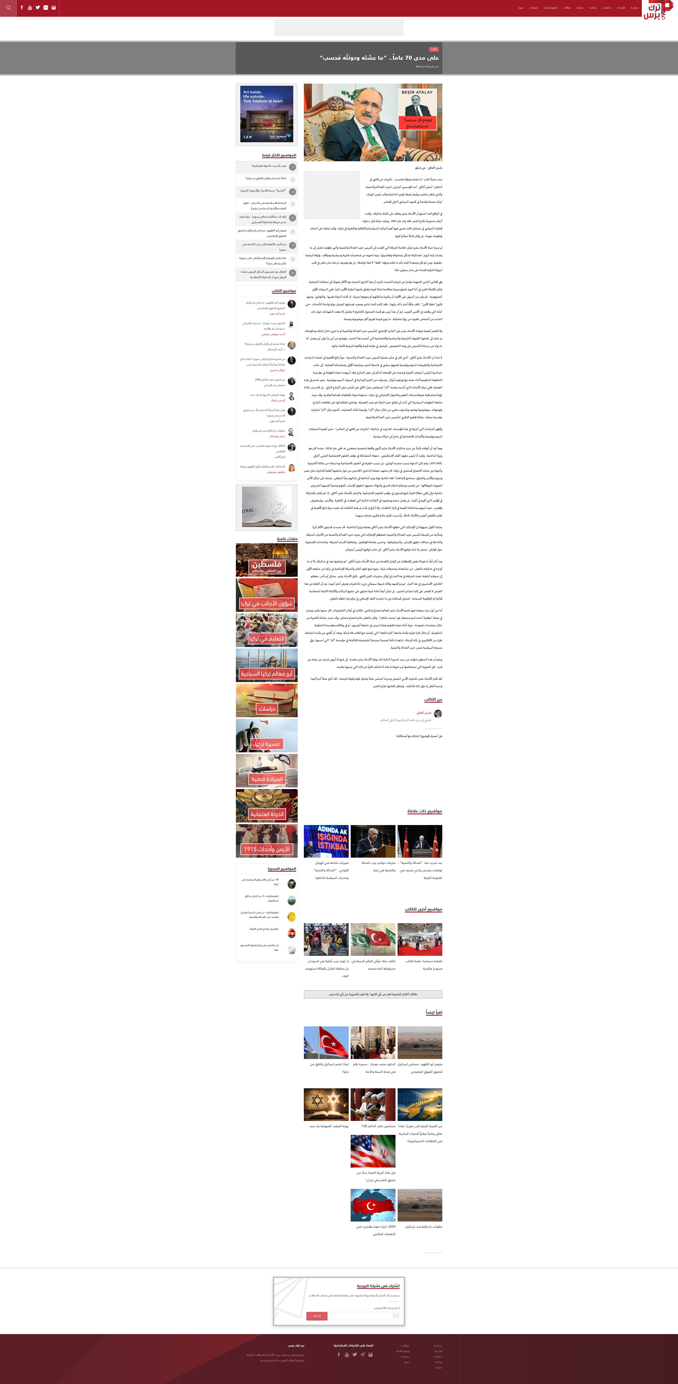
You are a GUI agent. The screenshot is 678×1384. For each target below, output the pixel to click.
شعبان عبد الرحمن (274, 385)
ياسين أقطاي (424, 713)
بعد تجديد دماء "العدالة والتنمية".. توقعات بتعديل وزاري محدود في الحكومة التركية (420, 870)
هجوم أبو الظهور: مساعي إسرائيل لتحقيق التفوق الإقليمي (262, 232)
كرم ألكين (280, 456)
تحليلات (606, 7)
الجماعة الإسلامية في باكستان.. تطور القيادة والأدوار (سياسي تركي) (264, 205)
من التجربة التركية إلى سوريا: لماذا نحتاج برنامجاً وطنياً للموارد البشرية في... (262, 361)
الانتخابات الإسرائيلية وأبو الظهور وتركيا (262, 466)
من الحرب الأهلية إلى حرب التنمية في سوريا (264, 246)
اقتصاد (621, 7)
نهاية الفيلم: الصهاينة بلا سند (329, 1126)
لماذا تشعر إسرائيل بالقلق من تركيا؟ (265, 178)
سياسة (635, 7)
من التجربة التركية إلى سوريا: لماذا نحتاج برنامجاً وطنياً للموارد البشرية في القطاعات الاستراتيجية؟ (420, 1133)
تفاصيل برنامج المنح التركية (264, 928)
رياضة (593, 7)
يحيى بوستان (277, 436)
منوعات (533, 7)
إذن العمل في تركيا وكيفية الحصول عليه (259, 947)
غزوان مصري (277, 369)
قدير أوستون (277, 313)
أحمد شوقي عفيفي (273, 334)
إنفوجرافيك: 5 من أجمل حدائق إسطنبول (261, 898)
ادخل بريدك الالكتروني (387, 1307)
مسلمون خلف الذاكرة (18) (378, 1126)
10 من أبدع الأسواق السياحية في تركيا (260, 881)
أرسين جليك (278, 400)
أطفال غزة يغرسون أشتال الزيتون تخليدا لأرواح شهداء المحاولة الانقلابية (263, 274)
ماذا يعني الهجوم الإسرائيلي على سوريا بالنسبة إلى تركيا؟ (262, 260)
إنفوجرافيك (550, 7)
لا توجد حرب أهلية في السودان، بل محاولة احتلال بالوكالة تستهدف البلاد (327, 968)
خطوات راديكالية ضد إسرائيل (423, 1226)
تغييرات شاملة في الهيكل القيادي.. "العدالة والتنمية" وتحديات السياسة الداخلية (331, 870)
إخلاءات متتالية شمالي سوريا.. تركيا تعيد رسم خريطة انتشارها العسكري (262, 219)
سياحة (580, 7)
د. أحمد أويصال (276, 349)
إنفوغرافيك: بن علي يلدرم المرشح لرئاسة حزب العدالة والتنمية (259, 914)
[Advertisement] (331, 194)
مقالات (567, 7)
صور (521, 7)
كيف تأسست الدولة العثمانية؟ (269, 165)
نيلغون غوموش (276, 471)
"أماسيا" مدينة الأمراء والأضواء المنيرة (263, 190)
